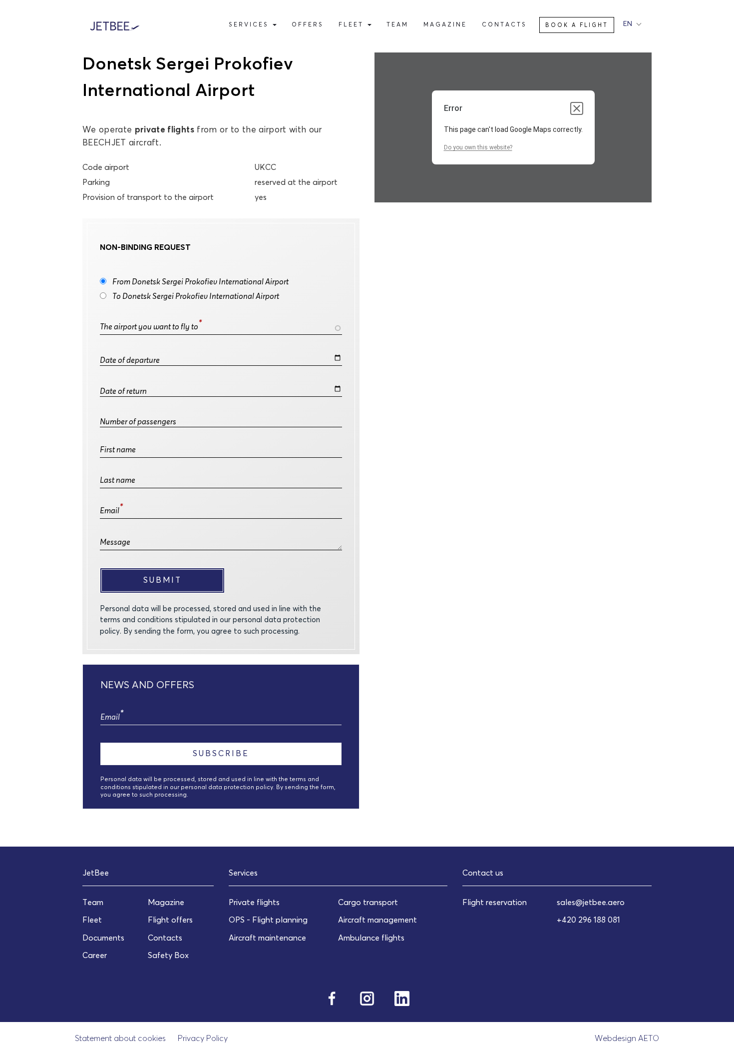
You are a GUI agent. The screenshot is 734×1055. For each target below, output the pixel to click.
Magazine (445, 24)
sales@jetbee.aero (591, 902)
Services (250, 24)
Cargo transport (368, 902)
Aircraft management (377, 920)
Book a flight (576, 24)
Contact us (482, 873)
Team (397, 24)
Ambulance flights (371, 938)
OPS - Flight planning (268, 920)
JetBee (95, 873)
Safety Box (168, 955)
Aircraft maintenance (267, 938)
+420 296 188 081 (588, 920)
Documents (103, 938)
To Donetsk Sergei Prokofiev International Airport (195, 296)
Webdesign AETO (627, 1038)
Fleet (353, 24)
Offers (308, 24)
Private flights (254, 902)
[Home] (118, 25)
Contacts (504, 24)
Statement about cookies (120, 1038)
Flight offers (170, 920)
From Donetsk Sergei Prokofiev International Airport (200, 281)
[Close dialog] (577, 108)
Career (94, 955)
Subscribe (221, 753)
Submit (162, 580)
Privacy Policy (203, 1038)
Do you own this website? (478, 147)
